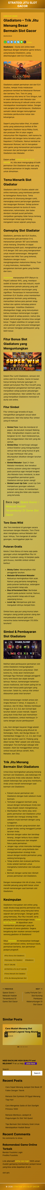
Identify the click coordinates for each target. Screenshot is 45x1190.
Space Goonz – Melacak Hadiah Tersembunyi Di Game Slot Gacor (10, 995)
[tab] (18, 1046)
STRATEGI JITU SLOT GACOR (15, 969)
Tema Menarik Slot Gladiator (14, 974)
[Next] (39, 1034)
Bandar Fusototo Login (12, 1152)
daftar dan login (22, 1161)
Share (29, 42)
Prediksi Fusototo (10, 1155)
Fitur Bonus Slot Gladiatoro (14, 955)
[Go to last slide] (6, 1034)
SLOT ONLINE (9, 965)
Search (6, 1069)
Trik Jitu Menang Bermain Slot (15, 978)
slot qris (6, 1173)
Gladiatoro (8, 278)
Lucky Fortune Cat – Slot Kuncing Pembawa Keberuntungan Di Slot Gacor (33, 997)
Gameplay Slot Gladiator (13, 960)
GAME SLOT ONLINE (10, 16)
